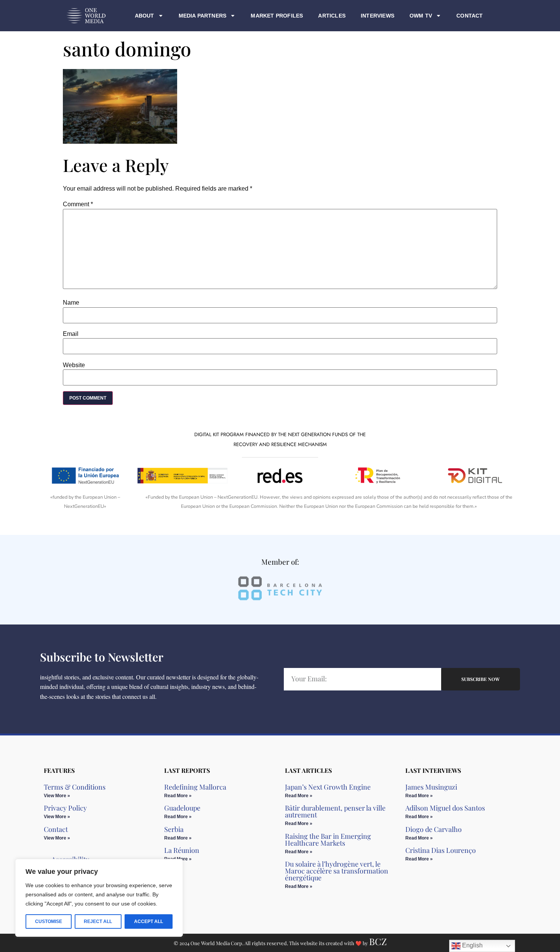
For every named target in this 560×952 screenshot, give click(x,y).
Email (70, 334)
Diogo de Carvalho (433, 829)
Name (71, 303)
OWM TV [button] (421, 16)
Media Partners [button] (203, 16)
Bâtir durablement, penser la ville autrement (335, 811)
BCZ (378, 941)
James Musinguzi (431, 786)
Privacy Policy (65, 807)
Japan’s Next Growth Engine (328, 786)
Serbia (174, 829)
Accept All (148, 921)
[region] (99, 898)
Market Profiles (277, 16)
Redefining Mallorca (195, 786)
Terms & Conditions (75, 786)
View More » (57, 795)
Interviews (377, 16)
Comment (78, 204)
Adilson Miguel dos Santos (445, 807)
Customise (48, 921)
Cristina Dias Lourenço (440, 850)
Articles (332, 16)
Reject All (98, 921)
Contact (469, 16)
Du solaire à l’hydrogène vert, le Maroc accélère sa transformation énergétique (336, 870)
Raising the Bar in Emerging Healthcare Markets (328, 840)
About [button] (144, 16)
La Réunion (181, 850)
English (472, 945)
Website (74, 365)
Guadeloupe (182, 807)
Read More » (178, 795)
